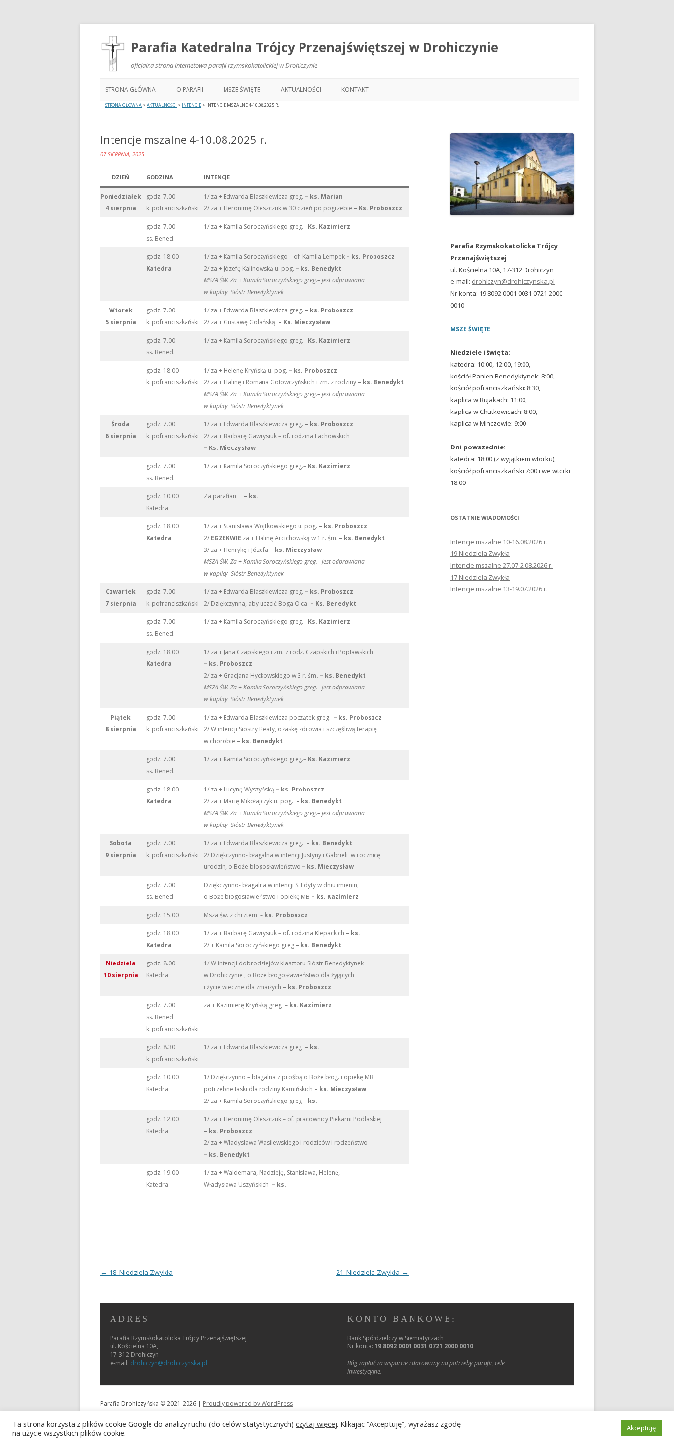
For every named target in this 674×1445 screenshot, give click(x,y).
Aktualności (301, 89)
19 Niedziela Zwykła (480, 553)
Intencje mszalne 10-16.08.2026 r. (499, 541)
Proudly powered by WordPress (248, 1403)
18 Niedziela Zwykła (136, 1272)
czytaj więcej (316, 1423)
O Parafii (189, 89)
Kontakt (355, 89)
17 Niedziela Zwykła (480, 577)
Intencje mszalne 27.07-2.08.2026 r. (501, 565)
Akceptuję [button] (641, 1427)
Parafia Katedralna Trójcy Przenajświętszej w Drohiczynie (314, 47)
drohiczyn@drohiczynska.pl (513, 281)
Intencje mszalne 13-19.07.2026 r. (499, 589)
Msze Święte (242, 89)
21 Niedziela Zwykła (372, 1272)
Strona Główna (130, 89)
